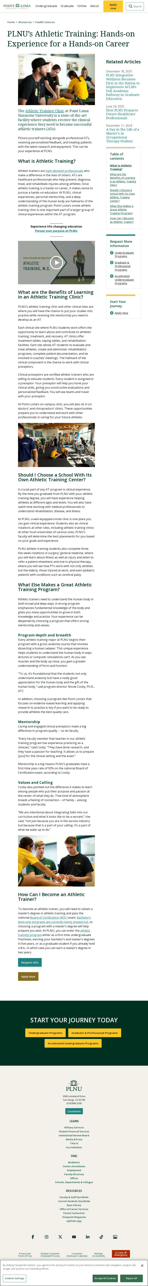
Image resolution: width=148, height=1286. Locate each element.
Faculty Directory (74, 1174)
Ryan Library (74, 1205)
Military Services (74, 1127)
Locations (74, 1111)
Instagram (47, 1237)
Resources (25, 22)
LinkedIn (88, 1237)
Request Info (29, 962)
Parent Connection (74, 1213)
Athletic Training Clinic (44, 111)
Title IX (74, 1143)
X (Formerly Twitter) (60, 1237)
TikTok (101, 1237)
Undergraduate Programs (124, 254)
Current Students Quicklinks (74, 1201)
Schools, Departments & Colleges (74, 1182)
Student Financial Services (74, 1131)
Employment (74, 1170)
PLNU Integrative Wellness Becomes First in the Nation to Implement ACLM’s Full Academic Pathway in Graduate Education (123, 87)
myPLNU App (74, 1221)
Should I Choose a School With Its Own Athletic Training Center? (122, 195)
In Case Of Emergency (120, 1254)
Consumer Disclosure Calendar (77, 1254)
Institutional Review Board (74, 1135)
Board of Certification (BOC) (49, 918)
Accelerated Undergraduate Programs (124, 279)
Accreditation (74, 1147)
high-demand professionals (64, 171)
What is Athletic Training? (121, 167)
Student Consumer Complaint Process (50, 1254)
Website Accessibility (98, 1254)
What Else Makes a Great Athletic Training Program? (121, 209)
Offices (74, 1178)
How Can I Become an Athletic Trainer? (122, 220)
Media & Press (74, 1139)
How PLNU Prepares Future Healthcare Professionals (122, 114)
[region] (74, 1273)
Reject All (131, 1278)
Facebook (33, 1237)
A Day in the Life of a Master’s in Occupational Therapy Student (122, 135)
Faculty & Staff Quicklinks (74, 1197)
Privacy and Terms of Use (25, 1254)
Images (115, 1237)
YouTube (74, 1237)
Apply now (113, 6)
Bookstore (74, 1162)
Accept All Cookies (105, 1278)
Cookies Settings (14, 1278)
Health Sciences (45, 22)
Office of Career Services (74, 1209)
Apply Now (28, 976)
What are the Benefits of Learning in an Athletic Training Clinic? (123, 179)
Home (11, 22)
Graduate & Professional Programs (122, 266)
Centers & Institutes (74, 1166)
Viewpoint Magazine (74, 1217)
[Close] (142, 1266)
